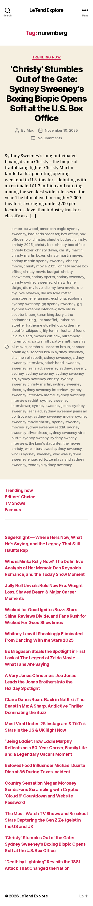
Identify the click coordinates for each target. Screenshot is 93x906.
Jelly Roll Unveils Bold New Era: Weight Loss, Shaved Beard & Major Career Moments (44, 592)
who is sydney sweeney (31, 454)
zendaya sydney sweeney (50, 465)
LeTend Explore (46, 10)
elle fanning (39, 298)
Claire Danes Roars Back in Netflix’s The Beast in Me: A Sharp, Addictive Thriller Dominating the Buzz (44, 706)
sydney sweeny (35, 438)
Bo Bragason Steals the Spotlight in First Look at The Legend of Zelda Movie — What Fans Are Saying (45, 658)
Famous (13, 509)
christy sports (43, 277)
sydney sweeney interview (45, 389)
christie (38, 239)
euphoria (58, 298)
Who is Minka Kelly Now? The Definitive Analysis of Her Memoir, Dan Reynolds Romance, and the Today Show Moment (45, 568)
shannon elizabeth (26, 357)
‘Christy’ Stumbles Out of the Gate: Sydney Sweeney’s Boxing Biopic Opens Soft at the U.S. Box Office (46, 93)
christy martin (71, 250)
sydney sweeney (40, 373)
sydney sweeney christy (38, 379)
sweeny (79, 368)
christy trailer (65, 282)
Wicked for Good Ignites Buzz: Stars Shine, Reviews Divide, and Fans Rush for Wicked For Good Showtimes (45, 616)
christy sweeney (70, 277)
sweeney (73, 362)
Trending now (46, 57)
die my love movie (59, 287)
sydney (17, 373)
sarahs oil (36, 346)
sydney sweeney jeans (51, 405)
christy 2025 (22, 244)
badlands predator (43, 234)
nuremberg (71, 336)
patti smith (41, 341)
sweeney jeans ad (26, 368)
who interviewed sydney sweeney (53, 448)
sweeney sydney (57, 368)
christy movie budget (41, 271)
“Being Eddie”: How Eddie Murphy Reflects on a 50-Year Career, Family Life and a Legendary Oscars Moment (46, 748)
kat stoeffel (47, 320)
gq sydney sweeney (58, 304)
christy (80, 239)
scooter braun (58, 346)
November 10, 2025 (61, 130)
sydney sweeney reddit (45, 427)
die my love (32, 287)
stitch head (54, 362)
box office (69, 234)
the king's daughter (45, 443)
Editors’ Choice (20, 496)
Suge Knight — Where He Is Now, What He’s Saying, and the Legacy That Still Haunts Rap (43, 544)
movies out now (47, 336)
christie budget (59, 239)
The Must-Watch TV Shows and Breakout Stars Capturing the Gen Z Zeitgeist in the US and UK (46, 820)
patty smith (61, 341)
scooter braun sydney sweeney (56, 352)
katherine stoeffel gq (44, 325)
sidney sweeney (57, 357)
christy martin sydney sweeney (37, 261)
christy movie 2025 (40, 266)
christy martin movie (64, 255)
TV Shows (15, 503)
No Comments (50, 138)
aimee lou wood (24, 228)
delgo (16, 287)
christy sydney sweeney (31, 282)
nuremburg (20, 341)
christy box (44, 244)
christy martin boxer (28, 255)
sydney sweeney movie (53, 416)
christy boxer (22, 250)
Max (30, 130)
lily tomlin (51, 330)
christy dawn (46, 250)
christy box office (69, 244)
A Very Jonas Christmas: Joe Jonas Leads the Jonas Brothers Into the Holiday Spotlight (40, 682)
